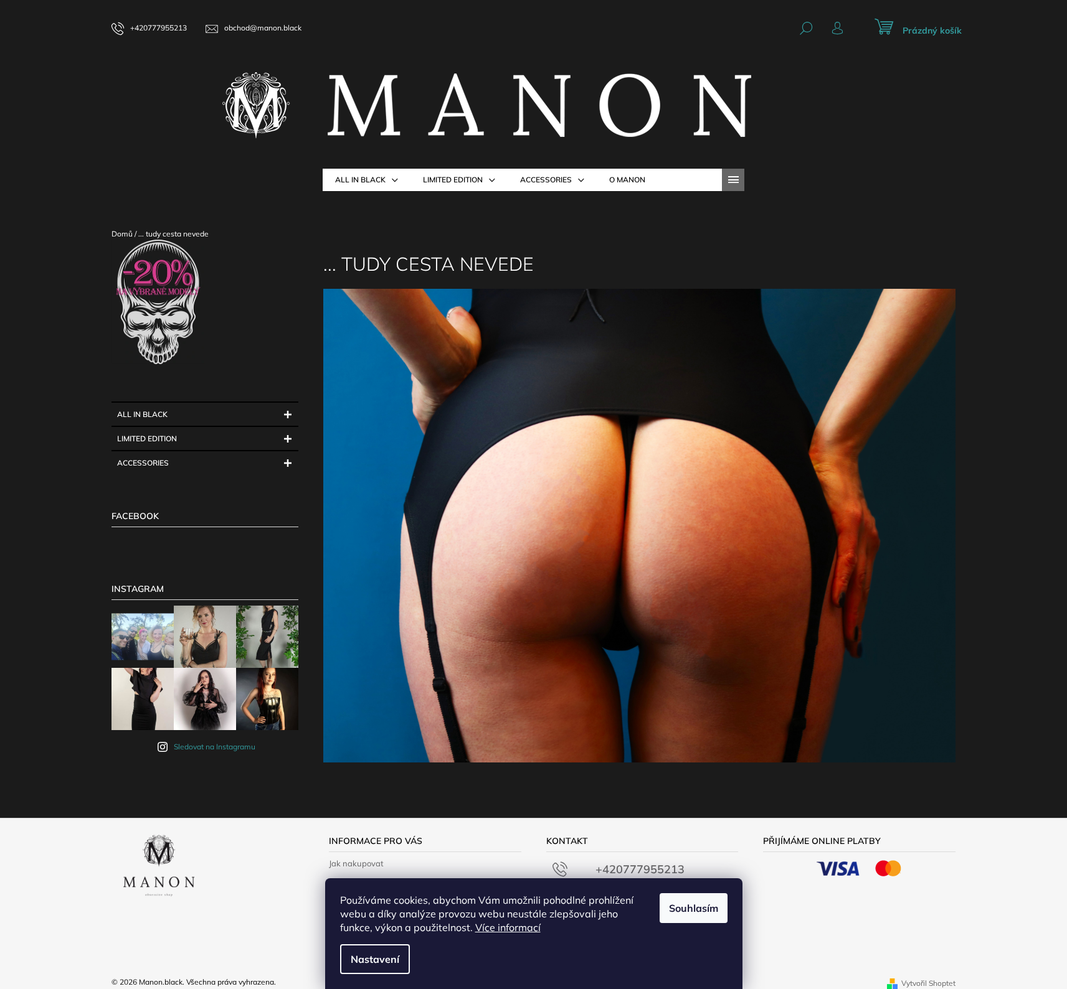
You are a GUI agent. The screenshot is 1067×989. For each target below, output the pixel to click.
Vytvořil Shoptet (928, 983)
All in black (142, 414)
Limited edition (147, 438)
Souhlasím (693, 908)
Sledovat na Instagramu (214, 746)
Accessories (143, 462)
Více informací (508, 927)
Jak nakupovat (356, 863)
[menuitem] (366, 180)
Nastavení (375, 959)
